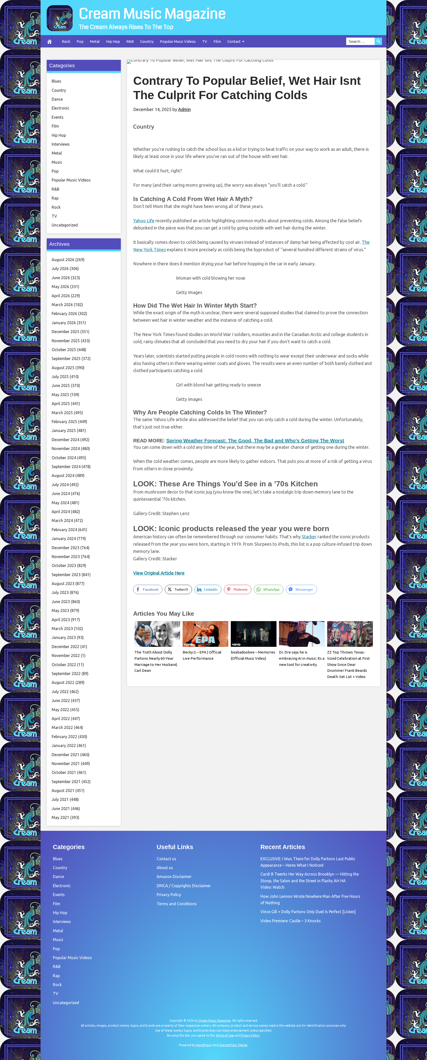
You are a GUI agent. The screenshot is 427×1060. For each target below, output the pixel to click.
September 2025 (66, 358)
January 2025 (64, 430)
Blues (56, 81)
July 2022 (60, 691)
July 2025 (60, 376)
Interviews (61, 144)
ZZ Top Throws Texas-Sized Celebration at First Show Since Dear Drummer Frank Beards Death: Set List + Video (348, 664)
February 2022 (64, 736)
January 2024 (64, 538)
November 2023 (66, 556)
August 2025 (63, 367)
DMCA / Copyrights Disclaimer (184, 885)
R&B (130, 41)
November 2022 (66, 655)
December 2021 (65, 754)
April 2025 (61, 403)
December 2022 (65, 646)
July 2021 (60, 799)
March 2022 (62, 727)
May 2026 (60, 286)
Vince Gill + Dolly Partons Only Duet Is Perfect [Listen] (308, 911)
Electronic (60, 108)
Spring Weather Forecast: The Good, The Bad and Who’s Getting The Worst (255, 440)
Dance (57, 99)
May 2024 (60, 502)
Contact (234, 41)
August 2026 (63, 259)
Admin (184, 109)
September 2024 (66, 466)
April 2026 (61, 295)
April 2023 (61, 619)
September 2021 (66, 781)
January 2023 (64, 637)
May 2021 (60, 817)
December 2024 (65, 439)
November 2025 (66, 340)
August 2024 (63, 475)
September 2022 (66, 673)
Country (146, 41)
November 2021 (66, 763)
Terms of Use (224, 1035)
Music (57, 162)
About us (165, 867)
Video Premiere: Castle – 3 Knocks (290, 921)
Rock (66, 41)
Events (58, 117)
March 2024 (62, 520)
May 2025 (60, 394)
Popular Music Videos (178, 41)
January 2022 (64, 745)
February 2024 (64, 529)
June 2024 (61, 493)
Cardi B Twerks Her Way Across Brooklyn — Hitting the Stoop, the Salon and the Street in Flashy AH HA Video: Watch (309, 880)
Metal (95, 41)
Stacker (309, 536)
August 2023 (63, 583)
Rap (55, 198)
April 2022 (61, 718)
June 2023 (61, 601)
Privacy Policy (169, 894)
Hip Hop (113, 41)
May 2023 (60, 610)
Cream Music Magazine (152, 14)
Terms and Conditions (177, 904)
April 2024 (61, 511)
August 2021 (63, 790)
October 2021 (64, 772)
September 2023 (66, 574)
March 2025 (62, 412)
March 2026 (62, 304)
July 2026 (60, 268)
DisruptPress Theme (233, 1045)
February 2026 (64, 313)
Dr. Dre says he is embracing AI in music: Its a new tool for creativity (301, 658)
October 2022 (64, 664)
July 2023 (60, 592)
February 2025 (64, 421)
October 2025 (64, 349)
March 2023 (62, 628)
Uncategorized (65, 225)
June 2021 (61, 808)
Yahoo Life (143, 220)
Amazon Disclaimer (174, 876)
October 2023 (64, 565)
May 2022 (60, 709)
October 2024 (64, 457)
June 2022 (61, 700)
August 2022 (63, 682)
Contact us (166, 859)
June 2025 (61, 385)
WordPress (203, 1045)
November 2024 (66, 448)
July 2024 (60, 484)
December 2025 (65, 331)
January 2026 (64, 322)
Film (217, 41)
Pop (80, 41)
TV (204, 41)
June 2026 (61, 277)
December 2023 (65, 547)
